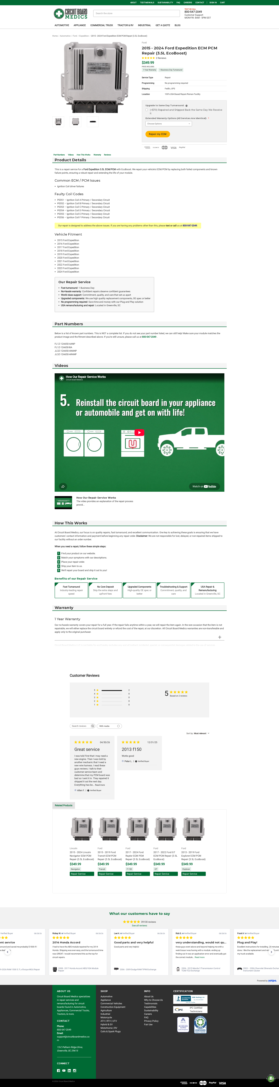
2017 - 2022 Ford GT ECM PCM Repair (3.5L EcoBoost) (165, 856)
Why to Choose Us (153, 1000)
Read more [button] (199, 957)
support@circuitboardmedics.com (73, 1037)
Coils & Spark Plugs (111, 1031)
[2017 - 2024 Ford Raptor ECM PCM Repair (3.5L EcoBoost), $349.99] (138, 829)
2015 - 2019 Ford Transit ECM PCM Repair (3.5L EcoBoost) (110, 856)
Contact (199, 2)
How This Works (83, 155)
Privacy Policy (151, 1021)
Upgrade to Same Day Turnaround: (166, 105)
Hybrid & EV (107, 1024)
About (133, 2)
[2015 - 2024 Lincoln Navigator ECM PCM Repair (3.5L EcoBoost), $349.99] (82, 829)
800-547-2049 (193, 11)
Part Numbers (59, 155)
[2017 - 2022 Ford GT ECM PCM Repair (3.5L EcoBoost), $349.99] (165, 829)
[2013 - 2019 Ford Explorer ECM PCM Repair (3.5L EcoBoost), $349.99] (193, 829)
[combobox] (197, 733)
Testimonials (147, 2)
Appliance (80, 25)
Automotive (62, 25)
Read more (100, 785)
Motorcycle (106, 1017)
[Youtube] (63, 1070)
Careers (188, 2)
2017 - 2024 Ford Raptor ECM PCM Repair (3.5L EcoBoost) (138, 856)
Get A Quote (163, 25)
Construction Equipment (113, 1007)
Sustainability (165, 2)
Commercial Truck (101, 25)
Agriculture (106, 1010)
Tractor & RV (125, 25)
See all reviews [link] (139, 925)
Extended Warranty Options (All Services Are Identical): (177, 118)
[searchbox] (80, 726)
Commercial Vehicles (111, 1003)
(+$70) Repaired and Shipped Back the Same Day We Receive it (186, 112)
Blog (177, 25)
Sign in (213, 2)
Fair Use (148, 1024)
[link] (77, 969)
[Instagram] (74, 1070)
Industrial (144, 25)
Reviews (107, 155)
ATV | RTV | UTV (109, 1021)
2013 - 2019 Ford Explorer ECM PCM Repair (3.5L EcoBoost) (193, 856)
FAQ (178, 2)
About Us (148, 996)
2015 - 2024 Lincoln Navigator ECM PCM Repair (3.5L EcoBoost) (82, 856)
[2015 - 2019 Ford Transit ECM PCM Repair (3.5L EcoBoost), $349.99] (110, 829)
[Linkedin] (69, 1070)
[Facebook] (58, 1070)
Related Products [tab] (63, 805)
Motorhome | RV (109, 1028)
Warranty (97, 155)
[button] (7, 952)
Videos (71, 155)
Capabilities (150, 1007)
